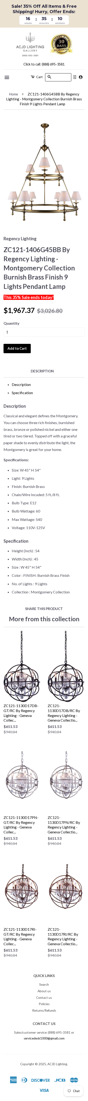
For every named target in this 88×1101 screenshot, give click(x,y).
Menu (7, 77)
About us (44, 991)
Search (44, 984)
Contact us (44, 997)
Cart (39, 77)
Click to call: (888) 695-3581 (44, 64)
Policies (44, 1004)
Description (42, 371)
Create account (80, 77)
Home (13, 94)
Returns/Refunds (44, 1010)
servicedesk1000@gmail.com (44, 1038)
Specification (22, 392)
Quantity (11, 323)
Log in (74, 77)
